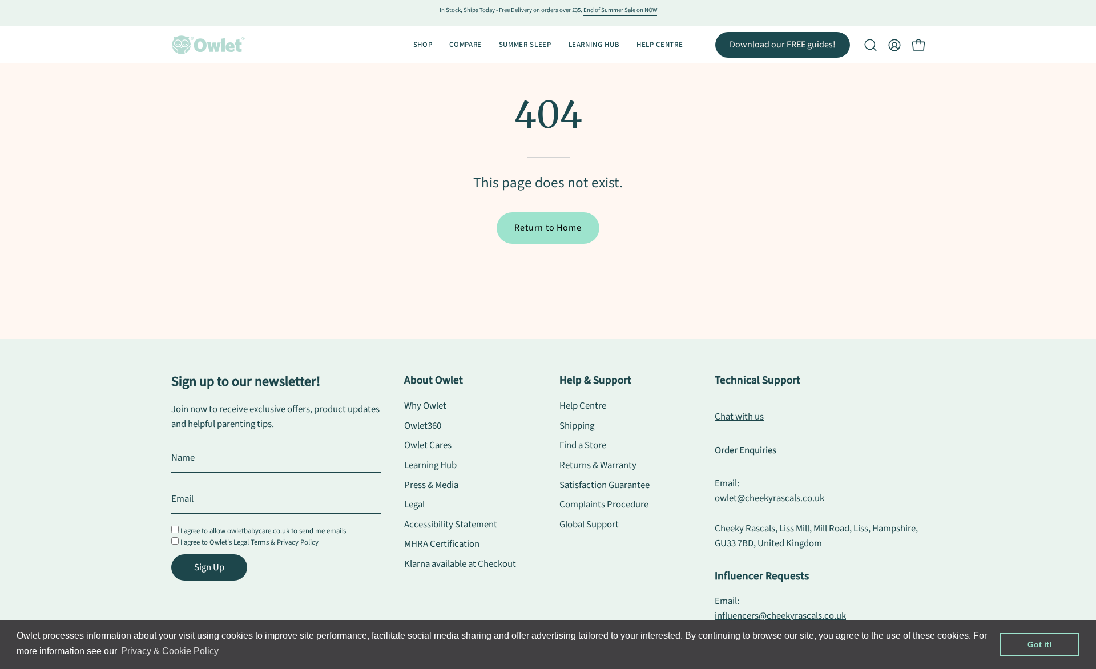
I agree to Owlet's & (249, 542)
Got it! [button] (1040, 644)
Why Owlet (425, 406)
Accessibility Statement (450, 524)
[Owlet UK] (208, 45)
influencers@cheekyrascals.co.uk (780, 616)
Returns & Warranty (597, 465)
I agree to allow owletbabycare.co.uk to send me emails (263, 531)
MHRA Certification (442, 544)
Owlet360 (422, 426)
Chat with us (739, 417)
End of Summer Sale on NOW (620, 10)
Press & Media (431, 485)
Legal (414, 504)
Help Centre (582, 406)
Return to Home (547, 227)
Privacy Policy (298, 542)
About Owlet (433, 380)
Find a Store (582, 445)
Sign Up (209, 567)
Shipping (576, 426)
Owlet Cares (428, 445)
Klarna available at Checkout (460, 564)
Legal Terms (251, 542)
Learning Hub (430, 465)
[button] (871, 45)
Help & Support (595, 380)
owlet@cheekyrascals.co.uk (769, 498)
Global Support (589, 524)
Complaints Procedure (603, 504)
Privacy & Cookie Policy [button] (170, 651)
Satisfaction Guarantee (604, 485)
